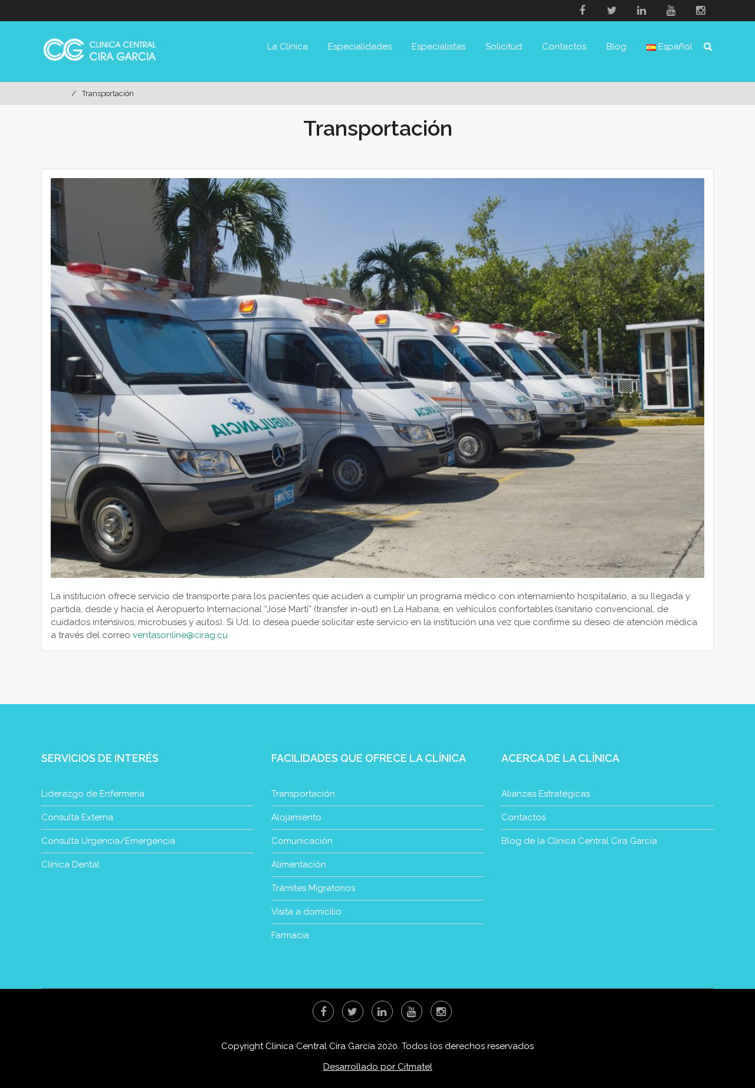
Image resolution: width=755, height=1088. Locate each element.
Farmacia (290, 935)
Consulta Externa (77, 817)
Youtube (670, 10)
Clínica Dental (70, 864)
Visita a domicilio (306, 911)
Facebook (582, 10)
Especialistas (438, 46)
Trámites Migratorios (313, 888)
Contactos (564, 46)
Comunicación (302, 841)
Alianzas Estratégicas (545, 793)
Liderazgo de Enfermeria (93, 793)
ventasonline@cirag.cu (180, 635)
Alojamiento (296, 817)
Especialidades (360, 46)
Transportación (303, 793)
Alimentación (298, 864)
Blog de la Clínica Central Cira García (579, 841)
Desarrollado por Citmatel (377, 1066)
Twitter (611, 10)
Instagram (700, 10)
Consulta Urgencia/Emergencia (108, 841)
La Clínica (287, 46)
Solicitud (503, 46)
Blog (616, 46)
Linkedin (641, 10)
